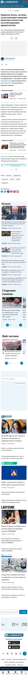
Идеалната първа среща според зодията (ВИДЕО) (11, 550)
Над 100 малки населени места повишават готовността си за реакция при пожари (18, 250)
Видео (21, 5)
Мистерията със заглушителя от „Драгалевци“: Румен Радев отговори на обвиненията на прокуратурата (17, 236)
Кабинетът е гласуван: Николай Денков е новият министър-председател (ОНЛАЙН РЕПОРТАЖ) (18, 145)
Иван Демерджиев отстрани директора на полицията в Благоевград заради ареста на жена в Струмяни (14, 223)
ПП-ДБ (4, 83)
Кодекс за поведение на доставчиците (14, 662)
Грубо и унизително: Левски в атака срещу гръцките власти (13, 483)
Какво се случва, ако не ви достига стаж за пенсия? (12, 449)
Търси (24, 612)
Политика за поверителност (19, 659)
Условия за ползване (10, 664)
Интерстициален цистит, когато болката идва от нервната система (12, 588)
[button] (7, 325)
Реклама (8, 659)
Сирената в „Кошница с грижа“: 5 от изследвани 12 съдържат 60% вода (13, 271)
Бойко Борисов (5, 81)
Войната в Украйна (14, 5)
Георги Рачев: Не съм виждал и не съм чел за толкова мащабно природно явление (13, 353)
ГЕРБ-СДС (11, 83)
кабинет (12, 179)
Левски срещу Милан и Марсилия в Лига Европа (13, 493)
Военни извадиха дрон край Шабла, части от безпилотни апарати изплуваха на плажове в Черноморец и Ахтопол (14, 279)
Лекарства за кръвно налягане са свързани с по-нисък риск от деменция (13, 577)
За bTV (3, 659)
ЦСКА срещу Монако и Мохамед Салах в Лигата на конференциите (13, 501)
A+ (6, 64)
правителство (5, 179)
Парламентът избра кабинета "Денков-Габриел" (16, 94)
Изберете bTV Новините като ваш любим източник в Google (15, 165)
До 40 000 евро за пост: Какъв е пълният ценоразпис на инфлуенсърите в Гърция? (13, 438)
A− (2, 64)
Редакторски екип (10, 58)
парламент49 (5, 183)
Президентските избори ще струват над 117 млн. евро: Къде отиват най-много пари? (14, 262)
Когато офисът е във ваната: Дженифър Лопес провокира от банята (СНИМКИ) (11, 541)
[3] (26, 2)
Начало (11, 10)
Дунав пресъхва (5, 5)
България (17, 10)
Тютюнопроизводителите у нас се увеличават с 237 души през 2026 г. (12, 457)
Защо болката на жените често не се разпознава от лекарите (13, 596)
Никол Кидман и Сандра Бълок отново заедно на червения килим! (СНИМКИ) (13, 528)
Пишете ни (20, 664)
